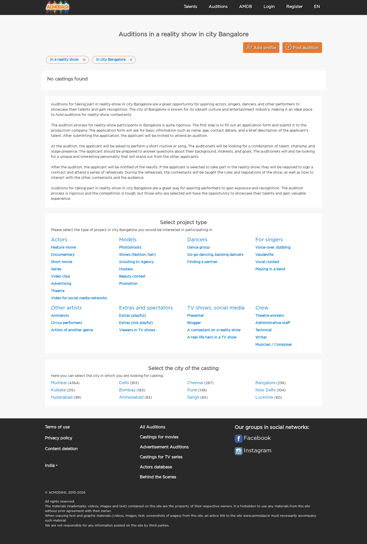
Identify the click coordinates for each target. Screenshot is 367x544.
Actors (59, 240)
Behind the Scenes (158, 477)
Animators (60, 315)
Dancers (197, 240)
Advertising (61, 283)
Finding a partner (202, 262)
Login (269, 7)
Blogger (194, 322)
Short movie (61, 262)
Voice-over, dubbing (272, 247)
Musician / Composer (273, 344)
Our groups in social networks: (272, 427)
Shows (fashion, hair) (137, 254)
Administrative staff (272, 322)
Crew (261, 308)
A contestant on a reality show (214, 330)
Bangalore (265, 383)
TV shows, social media (216, 308)
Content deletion (61, 449)
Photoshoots (130, 247)
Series (56, 269)
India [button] (50, 466)
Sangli (193, 397)
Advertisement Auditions (164, 447)
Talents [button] (190, 7)
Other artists (66, 308)
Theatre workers (269, 315)
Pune (192, 390)
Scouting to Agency (136, 262)
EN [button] (317, 7)
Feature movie (63, 247)
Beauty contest (132, 276)
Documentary (63, 254)
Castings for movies (159, 437)
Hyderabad (62, 397)
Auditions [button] (218, 7)
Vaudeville (264, 254)
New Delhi (265, 390)
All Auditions (152, 427)
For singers (269, 240)
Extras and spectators (146, 308)
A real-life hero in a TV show (212, 337)
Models (128, 240)
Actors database (156, 467)
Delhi (124, 383)
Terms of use (57, 427)
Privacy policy (58, 438)
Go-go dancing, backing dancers (215, 254)
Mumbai (59, 383)
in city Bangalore (111, 59)
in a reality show (64, 59)
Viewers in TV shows (137, 330)
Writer (261, 337)
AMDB (245, 7)
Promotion (128, 283)
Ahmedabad (131, 397)
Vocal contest (267, 262)
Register (294, 7)
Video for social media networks (79, 298)
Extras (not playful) (136, 322)
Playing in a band (270, 269)
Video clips (60, 276)
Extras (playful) (132, 315)
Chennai (195, 383)
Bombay (127, 390)
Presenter (195, 315)
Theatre (57, 290)
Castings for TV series (161, 457)
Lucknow (264, 397)
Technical (263, 330)
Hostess (126, 269)
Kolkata (58, 390)
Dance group (198, 247)
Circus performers (66, 322)
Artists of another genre (72, 330)
